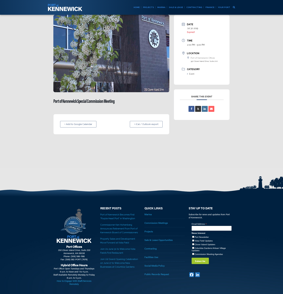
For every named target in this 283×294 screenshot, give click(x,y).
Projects (148, 231)
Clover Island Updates (205, 244)
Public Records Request (156, 274)
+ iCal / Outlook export (146, 124)
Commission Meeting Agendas (209, 254)
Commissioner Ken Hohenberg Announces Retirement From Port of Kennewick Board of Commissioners (119, 228)
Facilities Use (151, 257)
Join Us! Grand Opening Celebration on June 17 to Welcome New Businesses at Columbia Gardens (119, 263)
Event (191, 74)
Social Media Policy (154, 265)
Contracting (150, 248)
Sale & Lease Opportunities (158, 240)
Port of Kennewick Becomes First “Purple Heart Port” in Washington (117, 216)
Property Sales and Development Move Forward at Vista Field (117, 241)
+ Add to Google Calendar (78, 124)
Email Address (199, 224)
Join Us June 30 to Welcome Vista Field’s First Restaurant (117, 251)
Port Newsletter (202, 237)
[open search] (234, 6)
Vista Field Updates (204, 241)
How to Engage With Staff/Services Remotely (74, 282)
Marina (148, 214)
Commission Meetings (156, 223)
